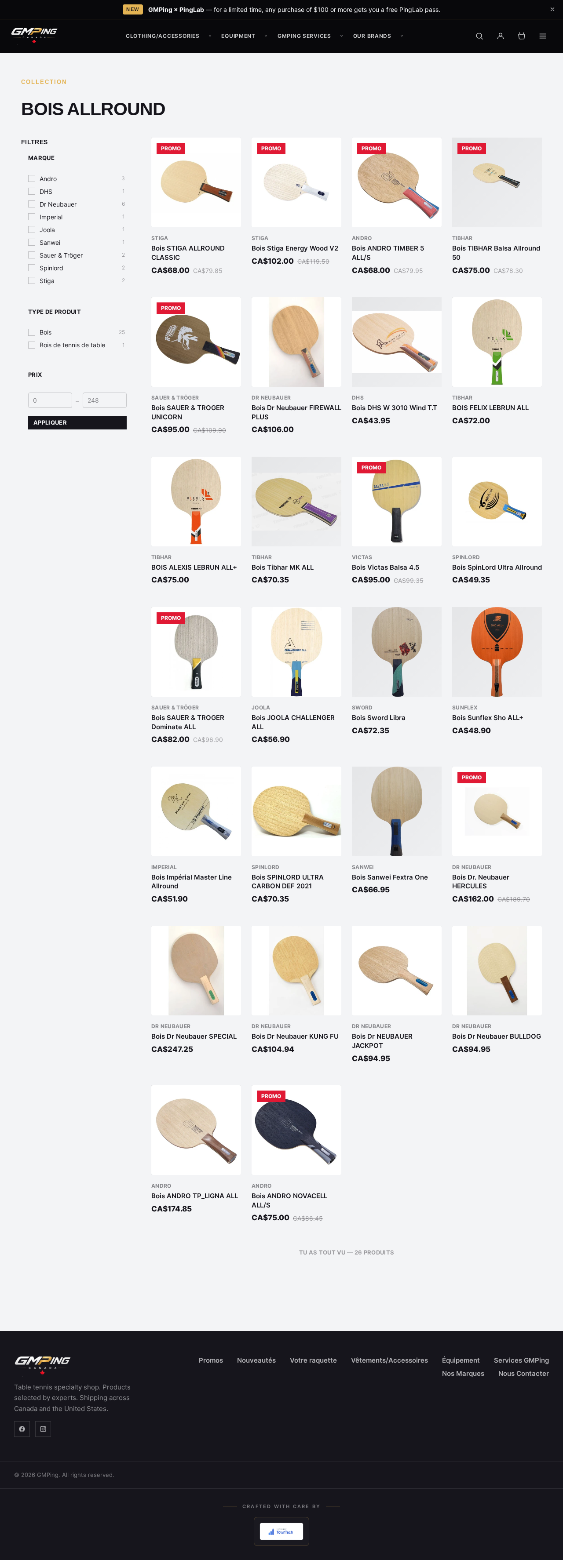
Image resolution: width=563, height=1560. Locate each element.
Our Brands (372, 36)
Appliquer (50, 422)
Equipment (238, 36)
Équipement (461, 1360)
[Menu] (542, 36)
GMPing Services (304, 36)
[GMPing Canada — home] (34, 36)
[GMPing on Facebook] (22, 1429)
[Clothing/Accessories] (210, 36)
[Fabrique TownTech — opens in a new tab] (281, 1531)
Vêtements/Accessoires (389, 1360)
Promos (211, 1360)
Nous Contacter (523, 1373)
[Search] (479, 36)
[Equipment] (266, 36)
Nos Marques (463, 1373)
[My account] (500, 36)
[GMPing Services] (341, 36)
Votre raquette (313, 1360)
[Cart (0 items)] (521, 36)
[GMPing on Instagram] (43, 1429)
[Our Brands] (402, 36)
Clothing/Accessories (162, 36)
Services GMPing (521, 1360)
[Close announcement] (552, 9)
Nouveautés (256, 1360)
